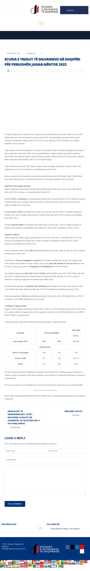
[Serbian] (50, 563)
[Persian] (18, 563)
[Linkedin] (14, 9)
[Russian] (38, 563)
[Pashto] (14, 563)
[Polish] (22, 563)
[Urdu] (34, 566)
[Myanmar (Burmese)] (2, 563)
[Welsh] (46, 566)
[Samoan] (42, 563)
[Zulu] (62, 566)
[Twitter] (9, 9)
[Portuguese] (26, 563)
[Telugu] (18, 566)
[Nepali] (6, 563)
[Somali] (78, 563)
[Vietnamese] (42, 566)
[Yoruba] (58, 566)
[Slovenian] (74, 563)
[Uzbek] (38, 566)
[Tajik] (10, 566)
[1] (7, 306)
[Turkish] (26, 566)
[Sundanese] (86, 563)
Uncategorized (31, 53)
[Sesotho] (54, 563)
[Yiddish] (54, 566)
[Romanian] (34, 563)
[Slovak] (70, 563)
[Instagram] (19, 9)
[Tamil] (14, 566)
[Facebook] (4, 9)
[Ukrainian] (30, 566)
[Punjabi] (30, 563)
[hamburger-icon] (41, 23)
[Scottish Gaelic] (46, 563)
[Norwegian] (10, 563)
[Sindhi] (62, 563)
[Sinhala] (66, 563)
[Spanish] (82, 563)
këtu (80, 385)
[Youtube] (82, 551)
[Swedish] (6, 566)
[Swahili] (2, 566)
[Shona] (58, 563)
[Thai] (22, 566)
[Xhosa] (50, 566)
